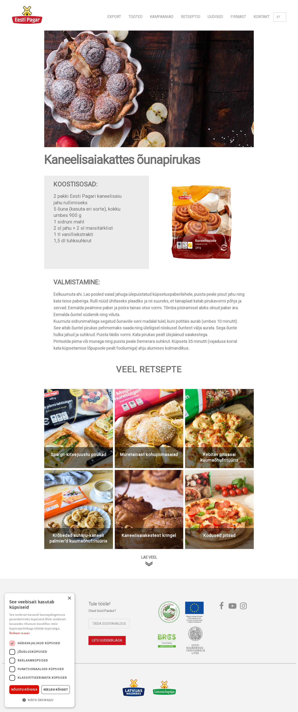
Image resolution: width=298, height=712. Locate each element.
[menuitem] (114, 15)
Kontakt (262, 16)
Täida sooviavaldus (109, 623)
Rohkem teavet (19, 633)
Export (114, 16)
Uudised (215, 16)
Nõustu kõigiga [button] (24, 689)
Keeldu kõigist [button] (56, 689)
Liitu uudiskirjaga (107, 640)
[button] (39, 700)
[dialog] (39, 650)
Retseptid (190, 16)
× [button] (69, 598)
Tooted (135, 16)
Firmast (238, 16)
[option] (149, 93)
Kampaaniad (161, 16)
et (278, 17)
